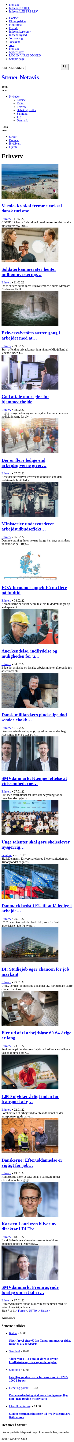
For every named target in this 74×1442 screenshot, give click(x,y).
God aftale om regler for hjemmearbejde (25, 399)
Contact (13, 18)
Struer (12, 136)
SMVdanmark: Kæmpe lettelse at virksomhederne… (34, 781)
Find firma (15, 24)
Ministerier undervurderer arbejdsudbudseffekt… (28, 526)
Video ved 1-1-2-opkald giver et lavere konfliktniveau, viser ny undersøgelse (33, 1360)
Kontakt (14, 4)
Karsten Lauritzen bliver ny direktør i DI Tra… (29, 1226)
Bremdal (14, 140)
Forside (13, 28)
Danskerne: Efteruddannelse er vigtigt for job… (32, 1163)
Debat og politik (26, 110)
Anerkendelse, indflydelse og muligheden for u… (29, 654)
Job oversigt (16, 38)
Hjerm (13, 147)
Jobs (11, 45)
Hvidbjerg (15, 143)
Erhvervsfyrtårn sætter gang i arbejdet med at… (31, 335)
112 (19, 117)
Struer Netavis (20, 77)
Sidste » (45, 1310)
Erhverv (21, 106)
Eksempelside (17, 21)
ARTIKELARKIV (13, 67)
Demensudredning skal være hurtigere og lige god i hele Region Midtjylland (38, 1397)
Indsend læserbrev (20, 31)
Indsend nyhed (18, 35)
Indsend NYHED (19, 8)
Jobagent (14, 41)
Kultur (20, 103)
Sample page (16, 58)
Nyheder (14, 96)
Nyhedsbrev (16, 52)
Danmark (22, 120)
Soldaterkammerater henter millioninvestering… (29, 272)
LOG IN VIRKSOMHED (25, 55)
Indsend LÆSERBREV (23, 11)
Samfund (22, 113)
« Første (20, 1310)
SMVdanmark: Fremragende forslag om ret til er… (30, 1290)
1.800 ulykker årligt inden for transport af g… (30, 1099)
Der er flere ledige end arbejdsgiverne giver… (24, 463)
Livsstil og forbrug (20, 1406)
